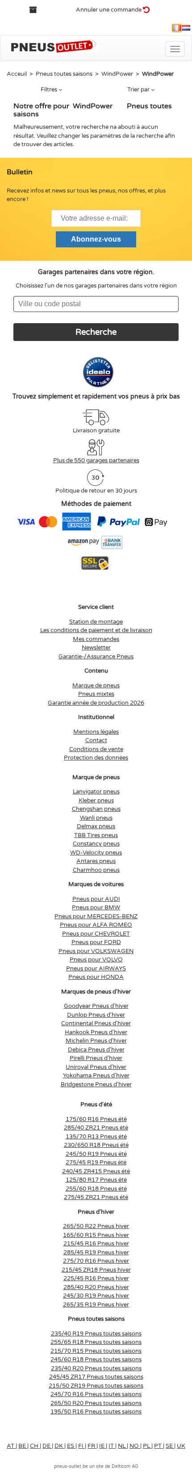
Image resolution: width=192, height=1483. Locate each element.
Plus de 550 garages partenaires (96, 460)
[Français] (177, 28)
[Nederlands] (186, 28)
